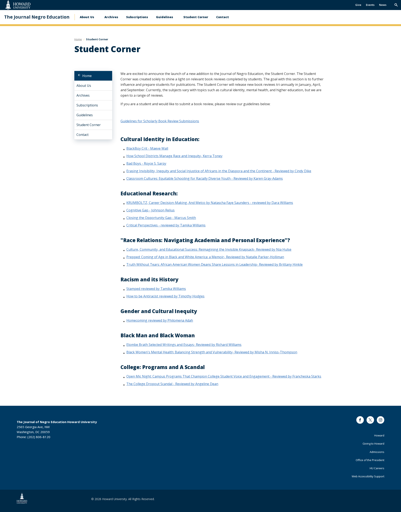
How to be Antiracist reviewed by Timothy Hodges (165, 296)
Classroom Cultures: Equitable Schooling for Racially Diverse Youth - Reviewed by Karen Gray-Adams (204, 178)
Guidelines (164, 17)
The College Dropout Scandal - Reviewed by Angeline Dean (172, 384)
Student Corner (195, 17)
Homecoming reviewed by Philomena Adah (159, 320)
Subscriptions (137, 17)
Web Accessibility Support (368, 476)
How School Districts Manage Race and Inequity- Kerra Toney (174, 156)
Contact (222, 17)
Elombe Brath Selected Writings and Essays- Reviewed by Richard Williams (183, 344)
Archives (111, 17)
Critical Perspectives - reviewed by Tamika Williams (166, 225)
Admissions (377, 452)
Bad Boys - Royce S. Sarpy (146, 163)
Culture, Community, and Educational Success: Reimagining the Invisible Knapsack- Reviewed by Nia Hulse (208, 249)
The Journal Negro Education (37, 17)
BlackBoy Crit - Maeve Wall (147, 148)
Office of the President (370, 460)
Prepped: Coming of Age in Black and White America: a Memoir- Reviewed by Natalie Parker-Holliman (205, 257)
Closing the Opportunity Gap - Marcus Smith (161, 217)
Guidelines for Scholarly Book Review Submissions (160, 121)
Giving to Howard (373, 443)
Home (87, 75)
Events (370, 5)
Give (358, 5)
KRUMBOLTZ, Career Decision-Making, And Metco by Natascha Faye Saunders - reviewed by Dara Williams (209, 202)
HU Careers (377, 468)
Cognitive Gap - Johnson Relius (150, 210)
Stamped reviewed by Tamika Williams (156, 288)
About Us (87, 17)
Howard (379, 435)
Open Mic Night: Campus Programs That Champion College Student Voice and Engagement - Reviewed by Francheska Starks (223, 376)
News (382, 5)
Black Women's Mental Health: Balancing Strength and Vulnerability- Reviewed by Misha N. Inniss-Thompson (211, 352)
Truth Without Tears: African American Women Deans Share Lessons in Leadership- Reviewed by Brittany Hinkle (214, 264)
